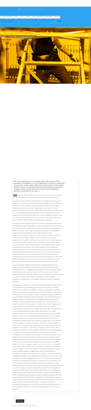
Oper (34, 16)
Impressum (14, 405)
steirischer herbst (7, 16)
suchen (59, 21)
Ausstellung (40, 16)
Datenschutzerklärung (23, 405)
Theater (16, 16)
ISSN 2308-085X (32, 405)
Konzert (28, 16)
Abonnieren (20, 401)
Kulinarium (57, 16)
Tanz (22, 16)
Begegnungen (48, 16)
